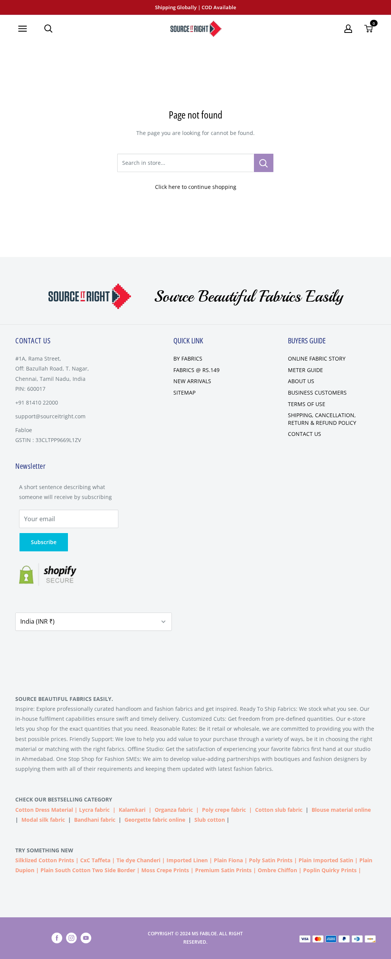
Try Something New (45, 850)
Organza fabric (174, 809)
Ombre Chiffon (277, 870)
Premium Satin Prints (223, 870)
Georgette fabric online (154, 819)
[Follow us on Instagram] (71, 938)
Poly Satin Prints (270, 860)
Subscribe (44, 542)
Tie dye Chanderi (138, 860)
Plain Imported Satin (326, 860)
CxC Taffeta (95, 860)
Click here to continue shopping (195, 186)
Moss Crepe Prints (165, 870)
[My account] (348, 28)
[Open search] (48, 28)
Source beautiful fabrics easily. (64, 698)
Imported (179, 860)
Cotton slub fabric (278, 809)
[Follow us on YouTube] (86, 938)
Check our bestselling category (64, 799)
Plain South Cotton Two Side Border (87, 870)
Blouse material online (341, 809)
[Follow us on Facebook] (57, 938)
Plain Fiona (228, 860)
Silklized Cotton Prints (44, 860)
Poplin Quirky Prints (330, 870)
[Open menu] (25, 28)
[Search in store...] (264, 162)
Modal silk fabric (43, 819)
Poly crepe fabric (224, 809)
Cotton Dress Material (44, 809)
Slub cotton (209, 819)
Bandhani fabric (94, 819)
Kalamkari (132, 809)
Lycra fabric (94, 809)
